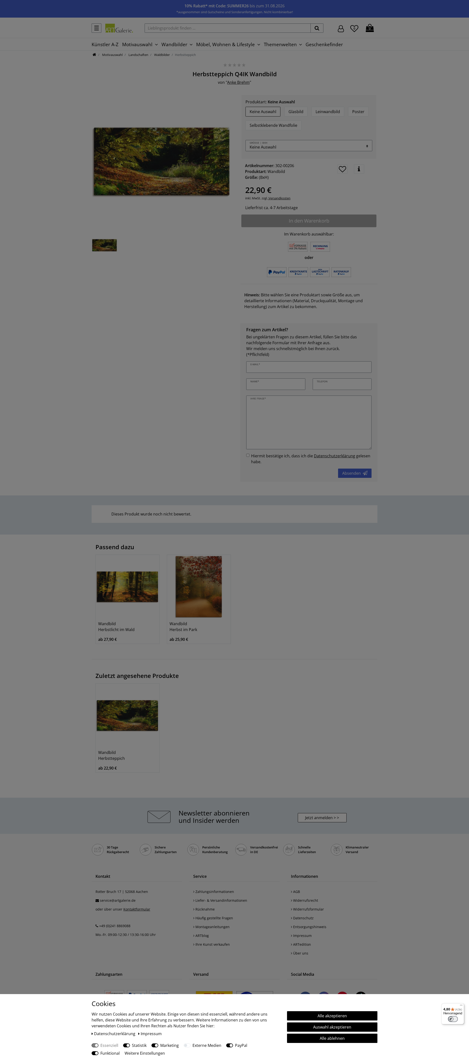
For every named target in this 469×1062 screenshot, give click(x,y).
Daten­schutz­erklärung (115, 1033)
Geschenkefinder (324, 44)
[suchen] (316, 28)
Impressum (302, 935)
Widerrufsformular (308, 909)
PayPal (241, 1045)
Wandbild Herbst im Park (183, 626)
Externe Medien (206, 1045)
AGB (296, 891)
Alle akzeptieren (332, 1016)
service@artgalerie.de (118, 900)
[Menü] (461, 1006)
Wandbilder (174, 44)
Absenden (351, 473)
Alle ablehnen (332, 1038)
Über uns (300, 953)
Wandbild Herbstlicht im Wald (116, 626)
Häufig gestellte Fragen (213, 918)
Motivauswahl (137, 44)
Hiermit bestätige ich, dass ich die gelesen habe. (310, 458)
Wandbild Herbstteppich (111, 755)
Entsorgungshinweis (309, 926)
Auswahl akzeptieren (332, 1027)
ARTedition (301, 944)
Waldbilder (161, 55)
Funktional (110, 1053)
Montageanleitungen (212, 926)
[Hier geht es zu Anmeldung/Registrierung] (341, 28)
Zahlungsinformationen (214, 891)
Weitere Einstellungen (145, 1053)
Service (200, 876)
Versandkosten (279, 198)
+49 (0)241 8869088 (114, 925)
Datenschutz (303, 918)
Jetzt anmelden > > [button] (322, 817)
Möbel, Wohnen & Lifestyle (225, 44)
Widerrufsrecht (305, 900)
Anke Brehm (238, 82)
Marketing (169, 1045)
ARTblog (201, 935)
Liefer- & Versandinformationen (220, 900)
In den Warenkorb (309, 220)
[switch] (453, 1019)
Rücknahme (204, 909)
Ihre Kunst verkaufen (212, 944)
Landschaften (138, 55)
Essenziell (109, 1045)
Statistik (139, 1045)
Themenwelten (280, 44)
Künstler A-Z (105, 44)
